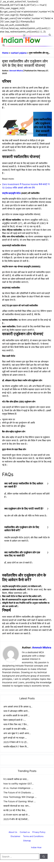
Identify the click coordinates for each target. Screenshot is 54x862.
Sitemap (27, 840)
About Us (13, 832)
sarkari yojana (19, 53)
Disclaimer (15, 836)
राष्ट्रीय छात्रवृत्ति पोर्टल (11, 193)
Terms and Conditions (33, 836)
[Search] (44, 856)
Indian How (36, 847)
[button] (49, 35)
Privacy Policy (38, 832)
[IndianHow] (21, 40)
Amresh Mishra (16, 70)
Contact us (25, 832)
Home (5, 53)
